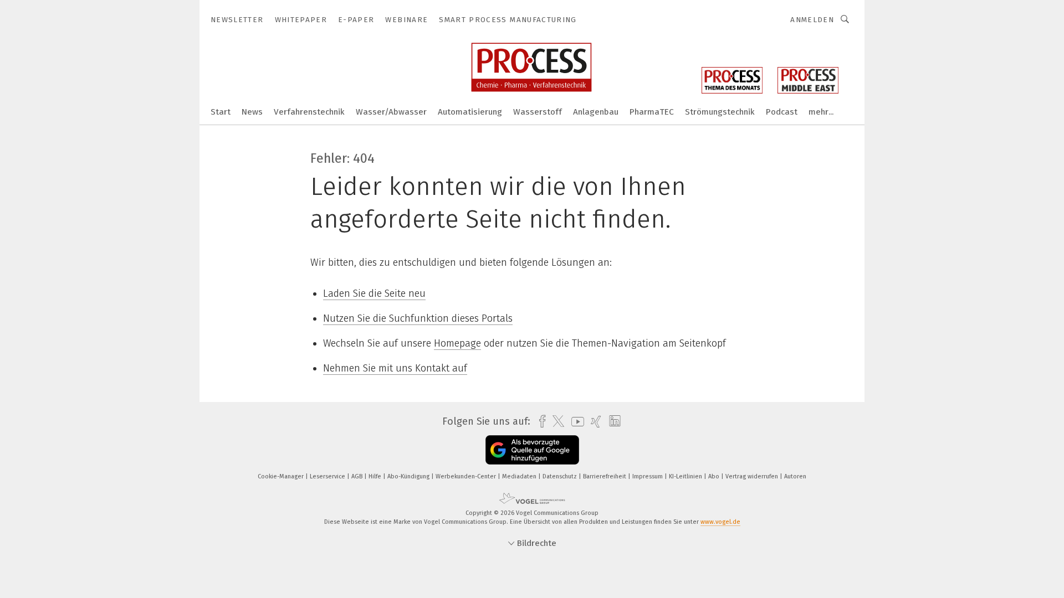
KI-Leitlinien (686, 476)
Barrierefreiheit (605, 476)
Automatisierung (470, 112)
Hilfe (376, 476)
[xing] (593, 422)
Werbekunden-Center (467, 476)
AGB (357, 476)
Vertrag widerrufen (752, 476)
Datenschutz (561, 476)
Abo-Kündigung (409, 476)
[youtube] (575, 422)
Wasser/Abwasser (391, 112)
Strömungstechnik (720, 112)
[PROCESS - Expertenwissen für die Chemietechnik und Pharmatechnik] (221, 111)
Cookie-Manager (281, 476)
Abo (714, 476)
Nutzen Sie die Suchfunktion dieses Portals (418, 318)
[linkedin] (612, 421)
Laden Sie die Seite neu (374, 293)
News (252, 112)
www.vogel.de (720, 521)
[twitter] (555, 421)
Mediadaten (520, 476)
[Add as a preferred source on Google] (532, 450)
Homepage (457, 343)
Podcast (781, 112)
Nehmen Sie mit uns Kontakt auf (395, 368)
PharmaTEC (652, 112)
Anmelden (812, 19)
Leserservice (328, 476)
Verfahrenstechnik (309, 112)
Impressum (648, 476)
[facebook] (539, 421)
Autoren (795, 476)
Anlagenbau (595, 112)
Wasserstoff (537, 112)
